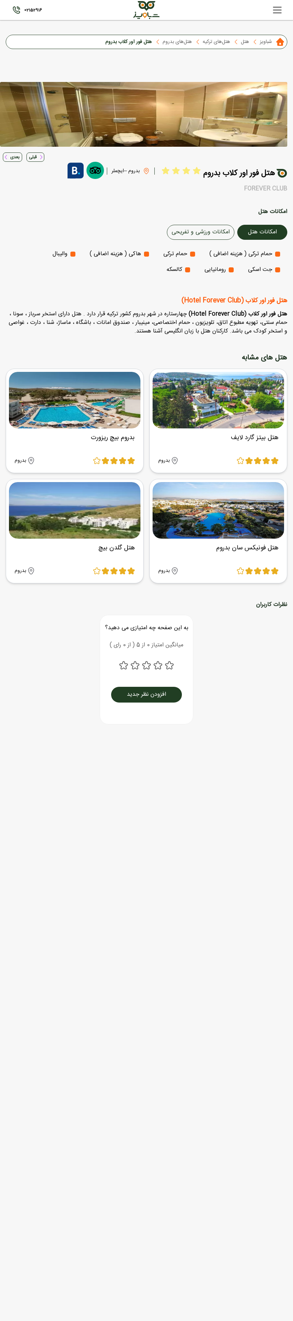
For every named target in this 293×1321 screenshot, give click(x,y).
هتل (245, 41)
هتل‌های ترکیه (216, 41)
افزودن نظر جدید (146, 694)
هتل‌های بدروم (177, 41)
